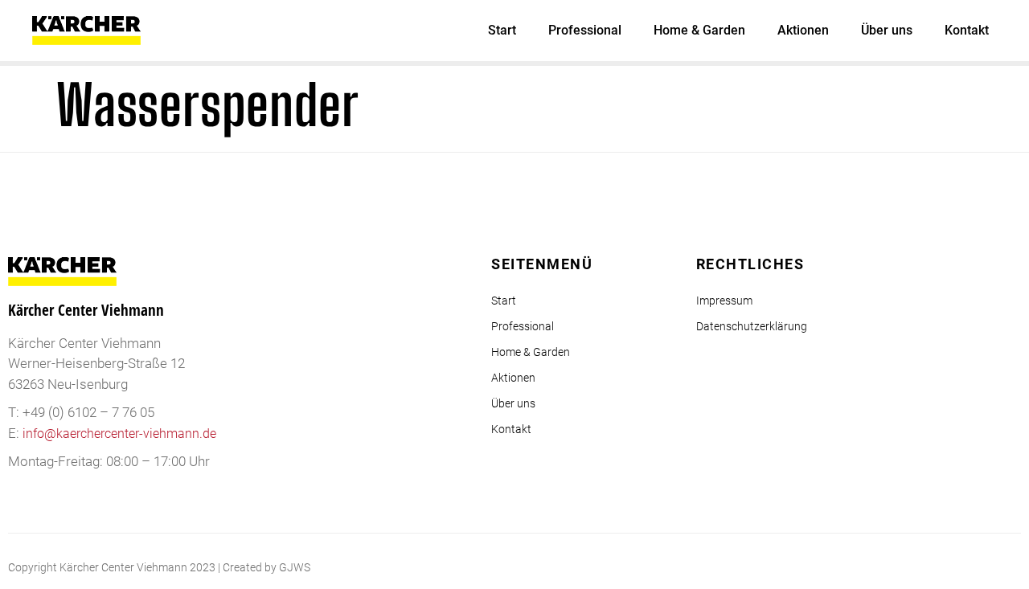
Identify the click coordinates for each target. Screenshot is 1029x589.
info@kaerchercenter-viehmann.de (119, 433)
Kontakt (967, 30)
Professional (584, 30)
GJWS (294, 567)
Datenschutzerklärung (751, 326)
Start (502, 30)
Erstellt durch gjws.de (968, 567)
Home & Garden (699, 30)
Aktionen (803, 30)
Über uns (886, 30)
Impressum (724, 300)
